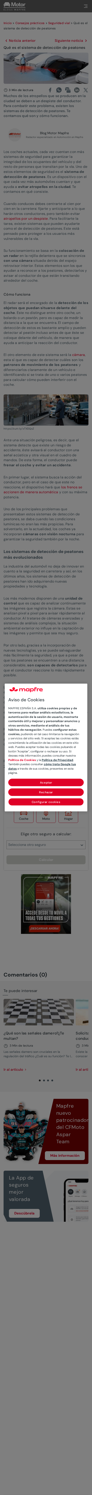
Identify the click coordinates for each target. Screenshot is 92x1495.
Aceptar (46, 782)
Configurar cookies (46, 802)
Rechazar (46, 792)
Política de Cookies (22, 760)
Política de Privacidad (57, 760)
